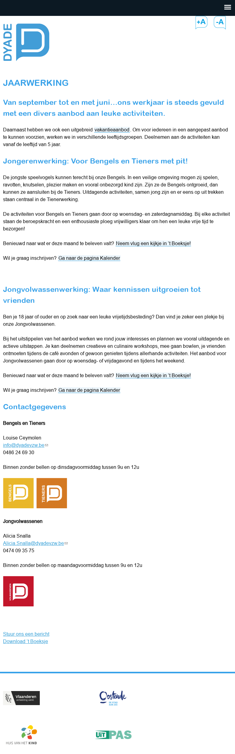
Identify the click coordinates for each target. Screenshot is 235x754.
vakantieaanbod (112, 129)
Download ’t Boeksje (25, 641)
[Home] (26, 38)
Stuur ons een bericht (26, 634)
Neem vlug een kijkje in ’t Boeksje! (153, 243)
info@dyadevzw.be (25, 445)
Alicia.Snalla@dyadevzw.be (35, 543)
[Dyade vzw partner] (21, 699)
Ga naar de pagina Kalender (89, 258)
